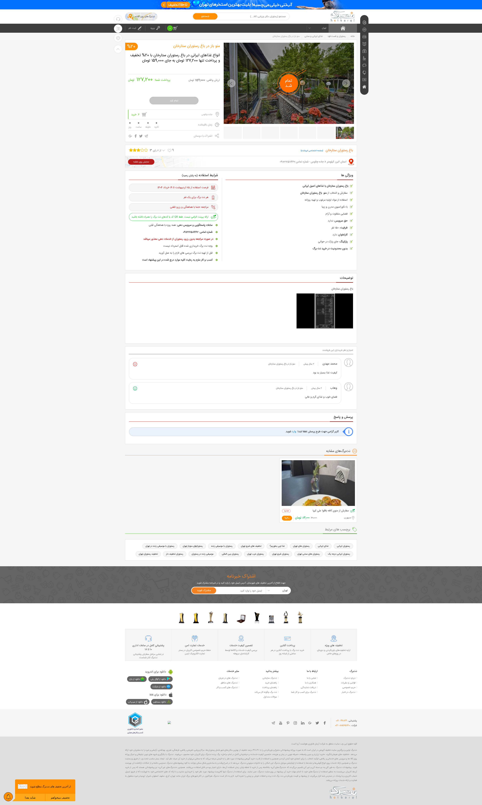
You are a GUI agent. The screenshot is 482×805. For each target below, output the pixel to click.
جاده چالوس (206, 114)
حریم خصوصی (348, 687)
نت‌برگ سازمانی (269, 678)
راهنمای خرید (271, 683)
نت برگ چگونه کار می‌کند (265, 692)
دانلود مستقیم (159, 702)
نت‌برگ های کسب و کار (227, 687)
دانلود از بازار (134, 679)
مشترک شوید (204, 590)
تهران (324, 28)
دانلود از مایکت (159, 687)
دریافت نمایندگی (308, 687)
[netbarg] (343, 792)
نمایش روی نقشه (141, 162)
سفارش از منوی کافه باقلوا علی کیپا (331, 511)
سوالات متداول (270, 697)
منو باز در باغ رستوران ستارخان (196, 46)
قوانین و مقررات (348, 683)
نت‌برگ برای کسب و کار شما (303, 692)
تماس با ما (311, 678)
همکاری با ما (310, 683)
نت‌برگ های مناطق (229, 683)
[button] (231, 83)
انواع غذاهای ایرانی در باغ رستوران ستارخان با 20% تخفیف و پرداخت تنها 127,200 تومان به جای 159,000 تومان (175, 58)
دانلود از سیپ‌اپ (135, 702)
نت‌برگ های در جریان (228, 678)
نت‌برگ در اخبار (348, 692)
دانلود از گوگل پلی (158, 679)
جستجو (205, 16)
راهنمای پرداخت (269, 687)
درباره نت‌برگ (349, 678)
